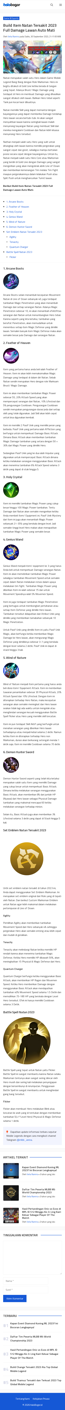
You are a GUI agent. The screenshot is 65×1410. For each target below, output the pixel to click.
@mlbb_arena (24, 1140)
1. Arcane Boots (15, 201)
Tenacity (14, 242)
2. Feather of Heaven (17, 207)
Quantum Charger (18, 247)
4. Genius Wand (14, 217)
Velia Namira (13, 36)
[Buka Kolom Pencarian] (51, 5)
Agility (12, 237)
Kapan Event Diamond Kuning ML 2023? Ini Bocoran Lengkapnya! (40, 1168)
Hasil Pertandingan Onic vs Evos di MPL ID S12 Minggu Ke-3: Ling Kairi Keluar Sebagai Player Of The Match (41, 1213)
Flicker (12, 257)
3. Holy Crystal (14, 212)
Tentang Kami (22, 1399)
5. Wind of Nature (15, 222)
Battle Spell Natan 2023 (19, 252)
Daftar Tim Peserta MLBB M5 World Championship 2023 (38, 1190)
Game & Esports (11, 18)
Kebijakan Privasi (41, 1399)
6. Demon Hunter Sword (19, 227)
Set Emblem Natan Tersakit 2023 (24, 232)
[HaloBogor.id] (11, 4)
